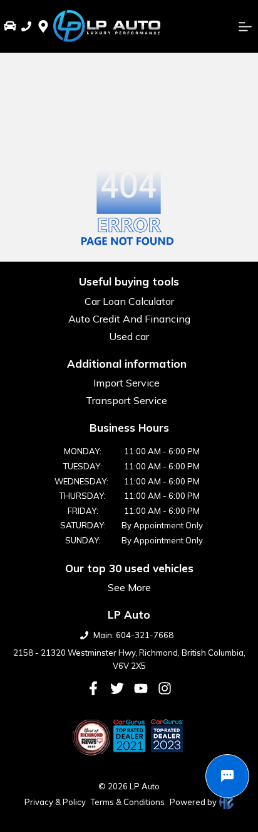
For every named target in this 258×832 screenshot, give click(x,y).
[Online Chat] (227, 776)
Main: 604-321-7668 (133, 635)
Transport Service (126, 400)
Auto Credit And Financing (129, 318)
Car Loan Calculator (129, 301)
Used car (129, 336)
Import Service (126, 382)
